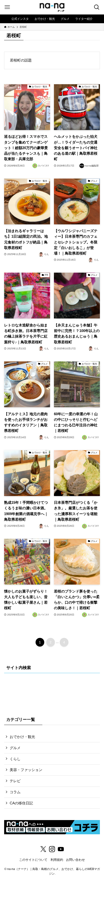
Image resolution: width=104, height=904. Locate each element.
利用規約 (57, 860)
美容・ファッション (26, 770)
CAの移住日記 (21, 803)
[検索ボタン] (96, 7)
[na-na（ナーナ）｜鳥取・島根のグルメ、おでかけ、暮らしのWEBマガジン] (52, 7)
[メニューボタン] (7, 7)
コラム (15, 792)
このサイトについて (33, 860)
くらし (15, 759)
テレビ (15, 781)
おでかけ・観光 (22, 737)
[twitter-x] (43, 849)
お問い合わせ (75, 860)
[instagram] (52, 849)
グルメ (15, 748)
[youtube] (60, 849)
